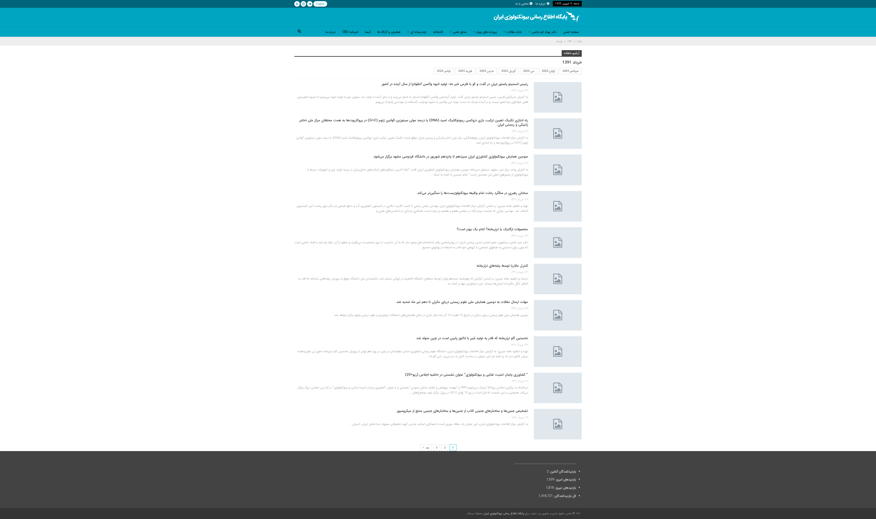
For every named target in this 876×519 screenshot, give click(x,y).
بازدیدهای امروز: (565, 479)
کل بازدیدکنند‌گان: (564, 495)
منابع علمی (460, 31)
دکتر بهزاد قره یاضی (544, 31)
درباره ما (540, 3)
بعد (427, 448)
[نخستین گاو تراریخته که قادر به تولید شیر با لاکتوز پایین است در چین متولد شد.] (558, 351)
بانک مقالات (514, 31)
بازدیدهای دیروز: (565, 487)
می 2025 (528, 71)
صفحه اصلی (571, 31)
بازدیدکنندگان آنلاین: (562, 471)
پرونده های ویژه (486, 31)
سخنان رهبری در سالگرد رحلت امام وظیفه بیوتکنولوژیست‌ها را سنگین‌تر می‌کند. (472, 193)
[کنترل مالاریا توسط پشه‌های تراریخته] (558, 279)
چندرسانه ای (418, 31)
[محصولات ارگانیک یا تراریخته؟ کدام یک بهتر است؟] (558, 242)
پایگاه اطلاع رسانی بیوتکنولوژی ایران (504, 513)
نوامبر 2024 (444, 71)
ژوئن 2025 (548, 71)
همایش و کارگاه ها (389, 31)
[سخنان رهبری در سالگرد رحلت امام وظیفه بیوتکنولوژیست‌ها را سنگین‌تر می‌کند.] (558, 206)
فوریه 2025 (465, 71)
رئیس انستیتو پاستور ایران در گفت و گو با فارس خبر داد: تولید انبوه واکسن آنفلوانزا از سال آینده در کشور (455, 84)
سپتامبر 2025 (571, 71)
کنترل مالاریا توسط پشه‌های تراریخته (502, 266)
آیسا (368, 31)
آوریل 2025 (508, 71)
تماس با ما (522, 3)
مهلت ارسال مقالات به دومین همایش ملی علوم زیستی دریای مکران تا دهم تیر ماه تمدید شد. (462, 302)
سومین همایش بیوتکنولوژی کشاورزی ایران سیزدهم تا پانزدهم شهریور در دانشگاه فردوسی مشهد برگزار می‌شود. (450, 156)
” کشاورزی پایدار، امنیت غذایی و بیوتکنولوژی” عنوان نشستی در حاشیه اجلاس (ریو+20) (466, 374)
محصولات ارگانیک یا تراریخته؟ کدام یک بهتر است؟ (492, 229)
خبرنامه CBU (350, 31)
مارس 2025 (487, 71)
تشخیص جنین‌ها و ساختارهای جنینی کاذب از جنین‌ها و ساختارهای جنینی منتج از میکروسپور (462, 411)
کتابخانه (438, 31)
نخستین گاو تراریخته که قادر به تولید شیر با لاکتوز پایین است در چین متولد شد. (472, 338)
